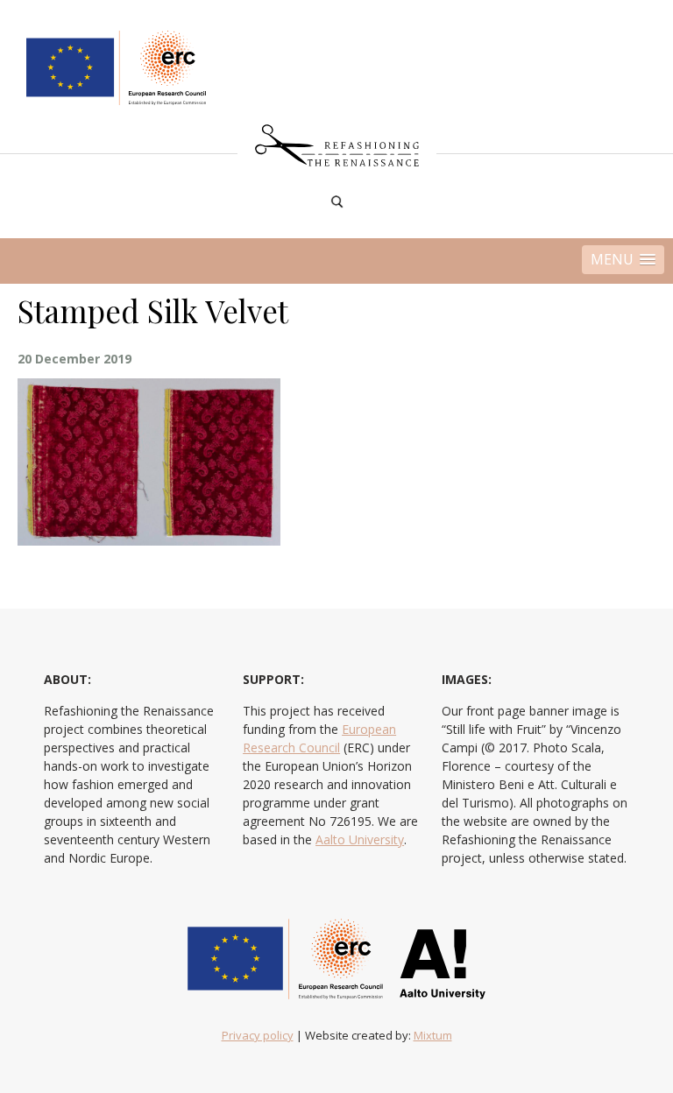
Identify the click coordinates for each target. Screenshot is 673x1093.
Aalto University (359, 839)
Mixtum (433, 1035)
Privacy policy (258, 1035)
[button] (623, 259)
